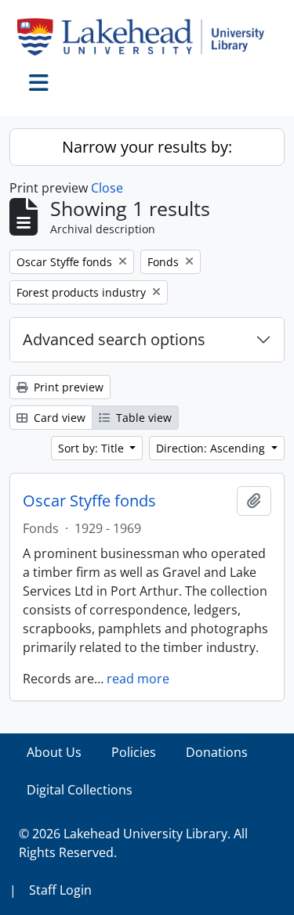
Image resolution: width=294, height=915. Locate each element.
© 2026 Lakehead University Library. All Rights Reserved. (133, 843)
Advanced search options (114, 339)
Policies (133, 752)
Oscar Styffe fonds (89, 501)
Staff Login (60, 890)
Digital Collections (79, 789)
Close (107, 187)
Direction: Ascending (212, 448)
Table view (142, 417)
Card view (58, 417)
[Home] (147, 37)
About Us (54, 752)
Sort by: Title (92, 448)
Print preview (67, 387)
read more (138, 678)
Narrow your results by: (147, 146)
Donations (217, 752)
